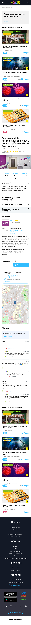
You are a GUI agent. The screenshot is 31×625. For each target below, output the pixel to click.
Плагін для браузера (15, 551)
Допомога (15, 546)
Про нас (15, 529)
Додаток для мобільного (15, 553)
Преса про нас (15, 527)
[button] (15, 303)
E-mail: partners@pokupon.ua (15, 582)
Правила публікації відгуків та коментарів (15, 558)
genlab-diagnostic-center (17, 230)
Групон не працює (15, 537)
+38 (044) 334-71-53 (15, 580)
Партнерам (15, 568)
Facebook (12, 231)
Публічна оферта (15, 570)
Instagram (12, 233)
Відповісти (10, 348)
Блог (15, 556)
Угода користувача (15, 532)
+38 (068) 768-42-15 (12, 275)
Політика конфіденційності (15, 534)
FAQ (15, 548)
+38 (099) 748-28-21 (12, 277)
